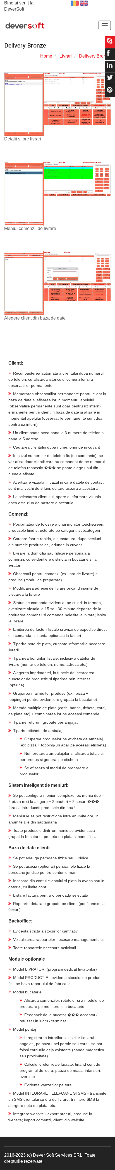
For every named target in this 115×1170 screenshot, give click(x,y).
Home (46, 56)
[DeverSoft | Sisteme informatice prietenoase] (25, 26)
